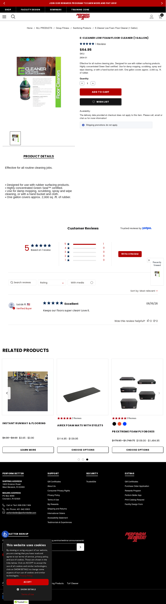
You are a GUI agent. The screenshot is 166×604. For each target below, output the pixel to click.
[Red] (119, 424)
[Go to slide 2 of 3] (83, 460)
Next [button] (162, 3)
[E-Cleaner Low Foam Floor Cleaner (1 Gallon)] (157, 274)
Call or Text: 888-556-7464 (18, 505)
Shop (8, 9)
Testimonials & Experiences (59, 522)
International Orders (56, 513)
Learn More (28, 449)
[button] (85, 245)
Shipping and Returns (57, 508)
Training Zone (80, 9)
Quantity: (84, 78)
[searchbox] (22, 282)
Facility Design (30, 9)
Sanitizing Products (54, 583)
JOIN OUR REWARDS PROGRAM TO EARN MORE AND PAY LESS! (83, 3)
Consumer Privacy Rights (58, 490)
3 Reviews (131, 418)
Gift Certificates (54, 481)
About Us (51, 486)
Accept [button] (27, 582)
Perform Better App (133, 495)
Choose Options (83, 449)
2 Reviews (77, 418)
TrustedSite (91, 481)
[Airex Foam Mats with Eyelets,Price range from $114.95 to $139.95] (82, 391)
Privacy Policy (53, 495)
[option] (157, 277)
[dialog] (27, 570)
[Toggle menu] (4, 17)
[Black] (114, 424)
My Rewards (53, 504)
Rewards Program (133, 490)
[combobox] (52, 282)
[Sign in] (152, 17)
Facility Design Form (134, 504)
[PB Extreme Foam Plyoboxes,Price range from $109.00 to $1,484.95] (137, 391)
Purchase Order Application (137, 486)
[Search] (13, 17)
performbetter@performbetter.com (21, 512)
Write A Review (130, 253)
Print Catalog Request (134, 499)
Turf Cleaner (72, 583)
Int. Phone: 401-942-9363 (18, 509)
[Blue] (124, 424)
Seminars (55, 9)
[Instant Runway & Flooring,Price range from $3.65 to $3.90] (28, 391)
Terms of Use (53, 499)
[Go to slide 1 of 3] (79, 460)
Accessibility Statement (57, 517)
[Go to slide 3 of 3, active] (87, 460)
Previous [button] (4, 3)
